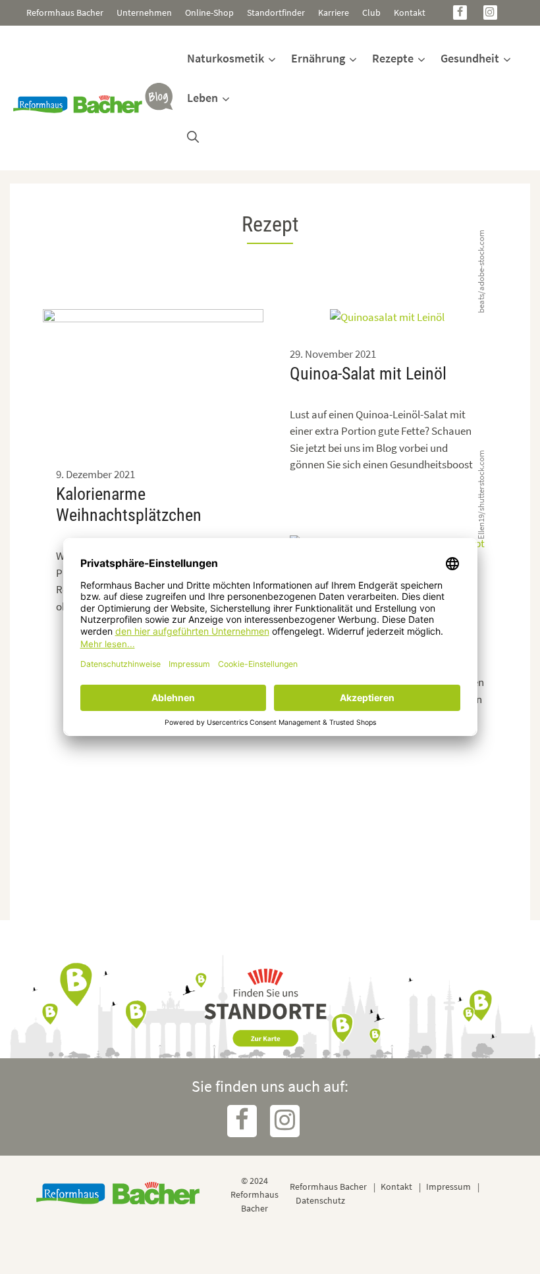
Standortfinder (276, 12)
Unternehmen (144, 12)
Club (371, 12)
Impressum (448, 1186)
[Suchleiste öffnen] (192, 137)
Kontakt (409, 12)
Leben (202, 97)
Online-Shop (209, 12)
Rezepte (393, 58)
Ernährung (318, 58)
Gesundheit (470, 58)
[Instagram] (490, 12)
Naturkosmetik (225, 58)
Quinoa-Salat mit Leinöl (368, 373)
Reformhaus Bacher (64, 12)
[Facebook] (460, 12)
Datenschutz (320, 1200)
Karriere (333, 12)
